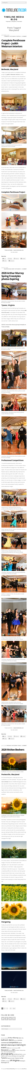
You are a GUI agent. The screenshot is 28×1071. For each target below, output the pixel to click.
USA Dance (7, 1060)
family (8, 1048)
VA (11, 1060)
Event (13, 269)
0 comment (24, 36)
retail (2, 1056)
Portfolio (18, 36)
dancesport (12, 1045)
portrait (15, 1054)
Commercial (6, 36)
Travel (19, 745)
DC (25, 1045)
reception (24, 1054)
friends (12, 1047)
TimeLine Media (8, 250)
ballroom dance (7, 1040)
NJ (8, 1051)
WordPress (24, 1068)
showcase (10, 1056)
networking (6, 1051)
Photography (13, 36)
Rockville (6, 1056)
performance (12, 1051)
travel (22, 1056)
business (20, 1040)
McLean (10, 1050)
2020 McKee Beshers (12, 749)
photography (7, 1053)
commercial (4, 1043)
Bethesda (15, 1040)
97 (10, 1008)
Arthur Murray (13, 1038)
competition (13, 1042)
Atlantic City (20, 1038)
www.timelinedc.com (18, 250)
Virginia (16, 1060)
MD (13, 1050)
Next (14, 1008)
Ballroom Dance (7, 269)
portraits (20, 1054)
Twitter (3, 1018)
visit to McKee (5, 781)
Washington (22, 1060)
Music (2, 1051)
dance (20, 1042)
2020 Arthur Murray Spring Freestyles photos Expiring (12, 276)
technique (14, 1056)
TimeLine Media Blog (14, 18)
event (3, 1047)
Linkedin (10, 1018)
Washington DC (5, 1062)
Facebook (6, 1018)
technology (18, 1056)
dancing (20, 1045)
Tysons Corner (11, 1058)
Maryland (4, 1050)
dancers (4, 1045)
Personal (9, 745)
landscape (16, 1047)
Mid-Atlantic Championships (20, 1050)
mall (19, 1048)
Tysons (4, 1058)
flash (10, 1047)
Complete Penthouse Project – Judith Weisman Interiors (13, 43)
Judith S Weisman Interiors (13, 74)
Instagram (14, 1018)
